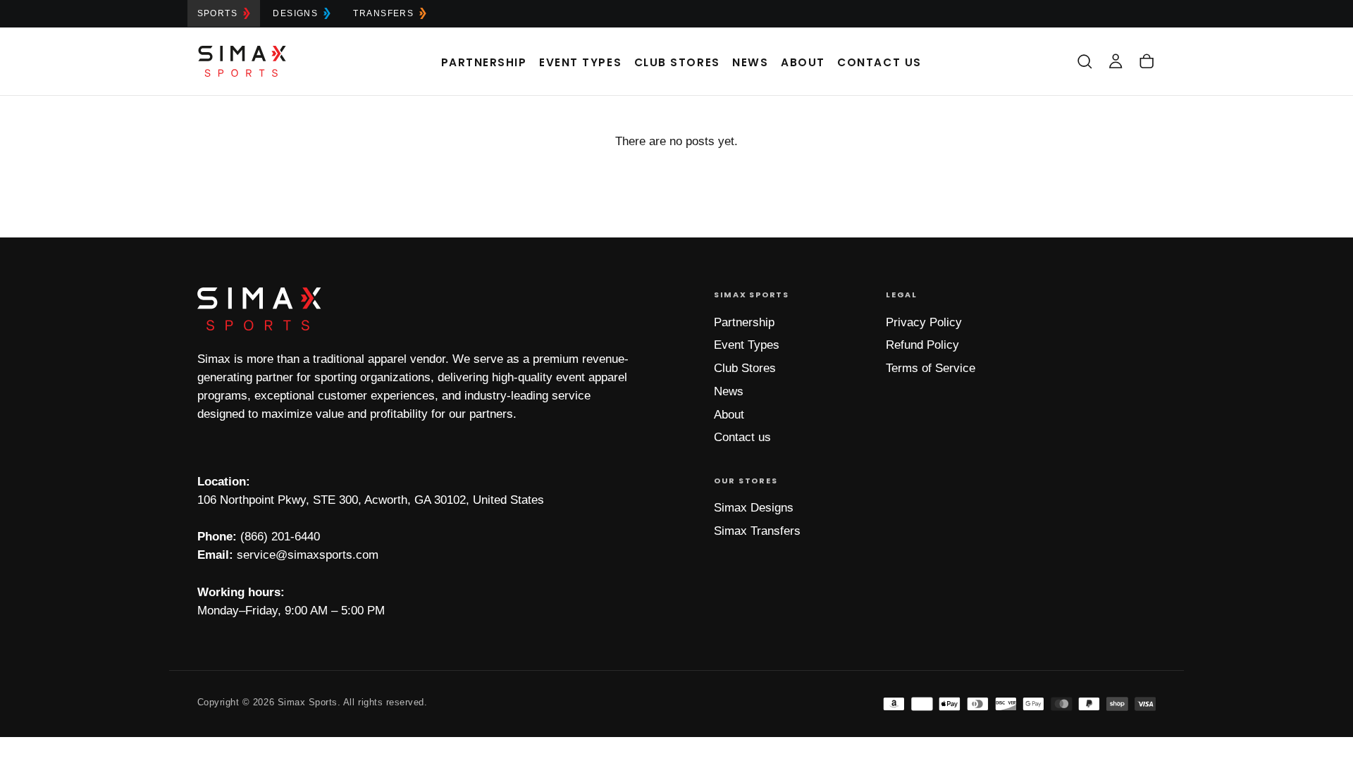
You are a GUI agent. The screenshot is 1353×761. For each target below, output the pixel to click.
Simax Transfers (757, 531)
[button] (1084, 61)
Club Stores (677, 62)
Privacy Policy (924, 322)
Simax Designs (753, 507)
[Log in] (1115, 61)
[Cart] (1146, 61)
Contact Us (879, 62)
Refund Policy (922, 345)
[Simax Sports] (259, 309)
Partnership (484, 62)
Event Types (580, 62)
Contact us (742, 437)
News (750, 62)
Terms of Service (930, 368)
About (803, 62)
